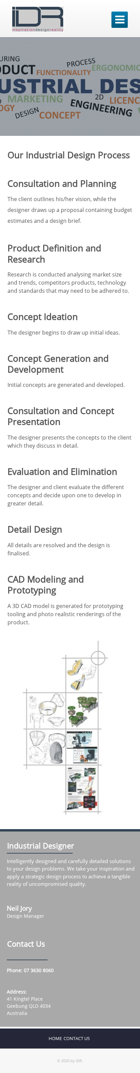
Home (55, 1038)
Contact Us (77, 1038)
